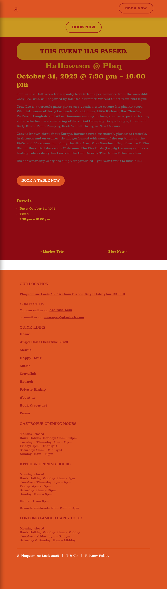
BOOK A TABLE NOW (40, 180)
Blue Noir (117, 251)
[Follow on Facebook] (20, 568)
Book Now (136, 8)
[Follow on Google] (36, 568)
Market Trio (52, 251)
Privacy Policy (97, 555)
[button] (15, 9)
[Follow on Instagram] (28, 568)
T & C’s (72, 555)
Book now (83, 27)
